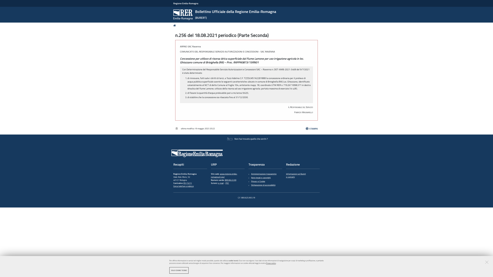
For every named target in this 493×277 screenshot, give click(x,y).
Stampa (313, 128)
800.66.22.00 (230, 180)
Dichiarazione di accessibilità (263, 185)
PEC (227, 183)
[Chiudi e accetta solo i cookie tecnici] (487, 262)
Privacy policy (271, 263)
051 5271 (187, 183)
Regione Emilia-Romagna (185, 3)
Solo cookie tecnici (179, 270)
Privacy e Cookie (258, 181)
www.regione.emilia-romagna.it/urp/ (224, 175)
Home (175, 25)
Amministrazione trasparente (264, 173)
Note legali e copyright (261, 177)
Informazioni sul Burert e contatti (296, 175)
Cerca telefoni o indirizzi (183, 186)
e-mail (221, 183)
